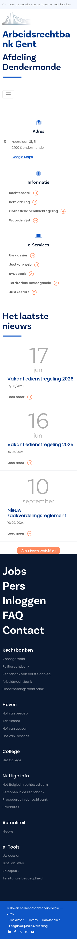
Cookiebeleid (51, 920)
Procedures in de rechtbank (25, 799)
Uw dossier (11, 855)
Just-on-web (13, 863)
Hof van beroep (15, 713)
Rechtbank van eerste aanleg (26, 674)
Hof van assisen (14, 728)
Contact (23, 630)
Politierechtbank (15, 666)
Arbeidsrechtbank (17, 681)
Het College (11, 760)
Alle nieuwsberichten (38, 550)
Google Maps (22, 157)
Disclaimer (16, 920)
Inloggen (24, 601)
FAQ (12, 615)
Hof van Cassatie (16, 736)
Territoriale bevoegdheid (22, 878)
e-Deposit (10, 870)
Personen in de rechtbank (23, 792)
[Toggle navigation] (8, 94)
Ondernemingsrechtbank (23, 689)
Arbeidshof (11, 721)
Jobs (14, 571)
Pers (13, 586)
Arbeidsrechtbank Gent (36, 39)
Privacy (33, 920)
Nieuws (8, 831)
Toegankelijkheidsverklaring (28, 926)
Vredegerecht (13, 659)
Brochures (10, 807)
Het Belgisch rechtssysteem (25, 784)
